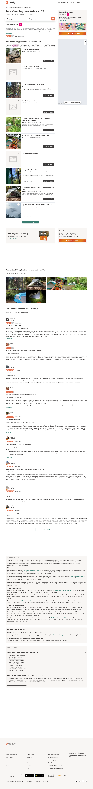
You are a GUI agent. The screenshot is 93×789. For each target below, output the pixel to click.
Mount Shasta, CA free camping (37, 678)
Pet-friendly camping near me (55, 768)
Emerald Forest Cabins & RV (14, 325)
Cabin (33, 45)
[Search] (53, 18)
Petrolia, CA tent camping (16, 667)
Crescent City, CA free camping (56, 678)
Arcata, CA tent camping (15, 657)
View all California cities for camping (17, 685)
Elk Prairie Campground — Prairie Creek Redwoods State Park (24, 350)
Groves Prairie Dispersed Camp (63, 590)
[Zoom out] (85, 44)
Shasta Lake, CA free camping (17, 681)
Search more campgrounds (73, 102)
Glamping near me (52, 762)
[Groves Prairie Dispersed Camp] (30, 90)
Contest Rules (29, 781)
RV (21, 45)
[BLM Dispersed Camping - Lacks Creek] (30, 141)
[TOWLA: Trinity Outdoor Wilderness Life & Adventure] (30, 210)
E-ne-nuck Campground (59, 635)
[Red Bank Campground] (30, 159)
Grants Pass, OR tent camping (17, 662)
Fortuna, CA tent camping (16, 670)
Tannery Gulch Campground (14, 513)
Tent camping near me (53, 754)
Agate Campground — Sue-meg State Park (18, 444)
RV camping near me (53, 757)
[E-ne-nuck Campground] (30, 55)
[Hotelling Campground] (30, 107)
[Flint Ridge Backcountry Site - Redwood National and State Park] (30, 124)
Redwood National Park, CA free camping (20, 678)
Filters (9, 45)
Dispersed (26, 45)
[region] (72, 72)
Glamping (39, 45)
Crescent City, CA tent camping (17, 668)
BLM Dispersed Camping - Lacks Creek (32, 601)
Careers (29, 765)
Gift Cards (8, 760)
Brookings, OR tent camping (17, 655)
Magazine (8, 765)
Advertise (29, 757)
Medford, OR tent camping (16, 660)
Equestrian (52, 45)
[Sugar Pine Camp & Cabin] (30, 176)
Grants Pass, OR (73, 236)
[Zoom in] (85, 41)
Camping (8, 7)
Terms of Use (45, 781)
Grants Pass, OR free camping (56, 680)
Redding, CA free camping (75, 678)
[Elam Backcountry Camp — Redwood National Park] (30, 193)
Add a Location (9, 757)
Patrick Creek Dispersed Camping (16, 494)
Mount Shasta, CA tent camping (18, 664)
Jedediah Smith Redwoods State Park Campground (21, 394)
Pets (46, 45)
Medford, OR (72, 235)
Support (29, 768)
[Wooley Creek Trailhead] (30, 72)
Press (28, 762)
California (13, 7)
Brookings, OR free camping (75, 680)
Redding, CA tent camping (16, 659)
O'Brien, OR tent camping (16, 665)
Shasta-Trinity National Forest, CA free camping (42, 681)
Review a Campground (11, 754)
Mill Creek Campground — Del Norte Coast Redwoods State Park (25, 469)
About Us (29, 760)
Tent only (15, 45)
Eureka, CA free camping (16, 680)
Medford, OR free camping (36, 680)
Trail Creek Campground (13, 419)
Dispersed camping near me (55, 765)
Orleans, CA (20, 7)
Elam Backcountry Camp (78, 576)
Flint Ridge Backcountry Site (32, 570)
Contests (8, 762)
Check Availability (48, 60)
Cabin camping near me (54, 760)
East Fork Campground (12, 373)
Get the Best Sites (63, 2)
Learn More (62, 20)
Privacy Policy (37, 781)
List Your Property (75, 2)
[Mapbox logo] (61, 103)
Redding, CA (72, 233)
